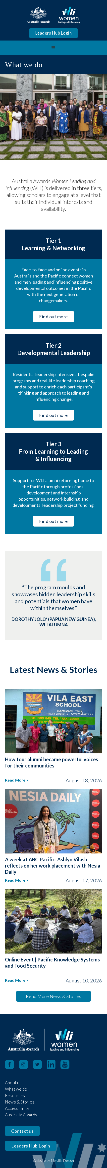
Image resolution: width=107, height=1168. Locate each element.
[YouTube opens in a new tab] (67, 1064)
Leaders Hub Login (53, 33)
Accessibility (17, 1108)
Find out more (53, 316)
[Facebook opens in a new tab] (9, 1064)
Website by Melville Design (53, 1160)
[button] (53, 48)
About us (13, 1082)
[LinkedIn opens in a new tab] (53, 1064)
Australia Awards (21, 1114)
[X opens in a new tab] (40, 1064)
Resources (15, 1095)
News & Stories (19, 1101)
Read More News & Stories (53, 996)
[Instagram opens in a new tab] (26, 1064)
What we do (16, 1089)
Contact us (22, 1131)
